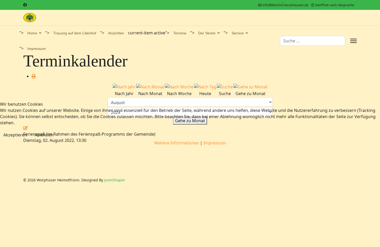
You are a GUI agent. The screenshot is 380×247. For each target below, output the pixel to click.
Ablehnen (44, 135)
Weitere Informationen (176, 143)
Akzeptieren (15, 135)
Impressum (214, 143)
